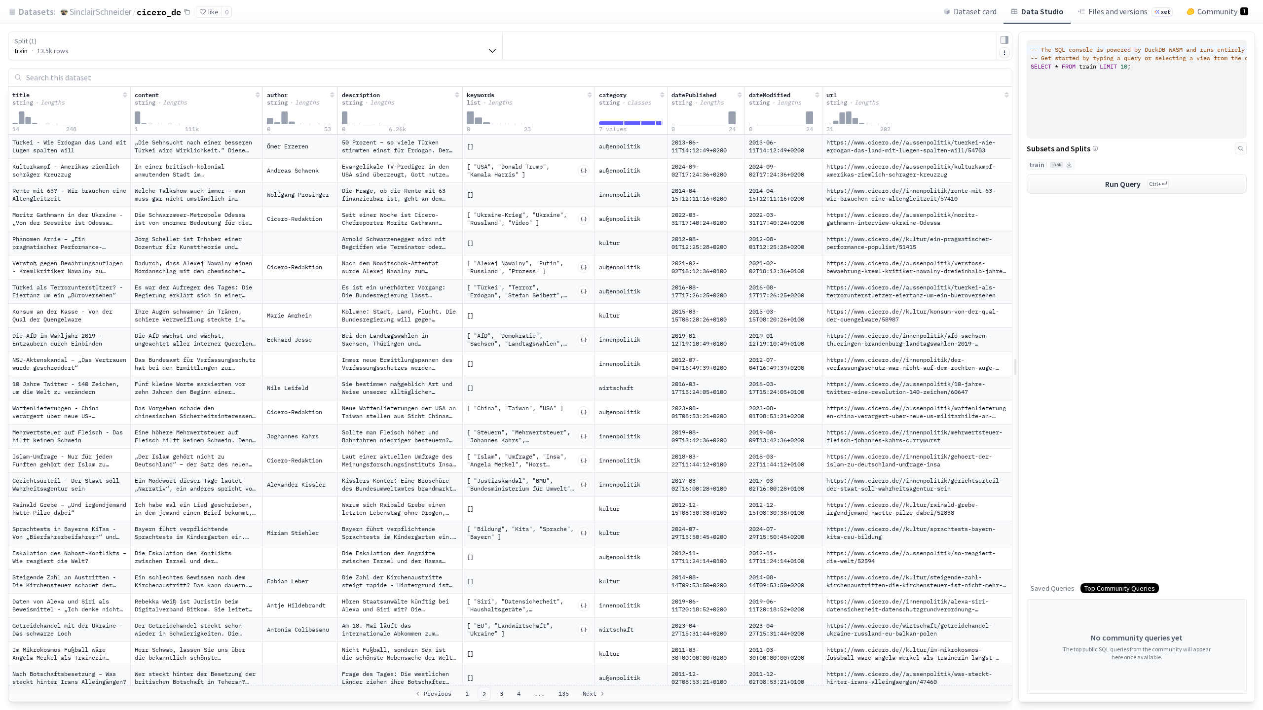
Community (1221, 11)
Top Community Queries (1119, 588)
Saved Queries (1053, 588)
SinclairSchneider (101, 11)
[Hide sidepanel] (1004, 40)
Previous (437, 693)
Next (589, 693)
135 (563, 693)
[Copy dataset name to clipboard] (187, 12)
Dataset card (975, 11)
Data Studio (1042, 11)
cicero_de (159, 12)
